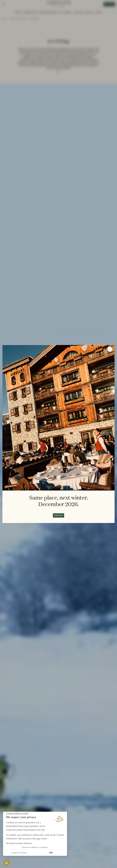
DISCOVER (58, 515)
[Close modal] (109, 349)
